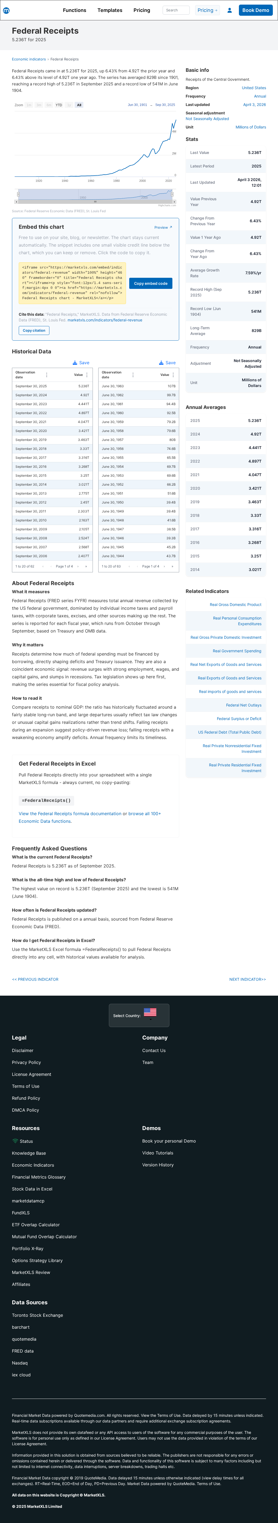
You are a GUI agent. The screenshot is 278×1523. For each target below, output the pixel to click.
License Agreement (31, 1074)
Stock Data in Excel (32, 1189)
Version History (158, 1164)
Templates (109, 10)
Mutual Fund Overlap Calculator (44, 1236)
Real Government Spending (237, 650)
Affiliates (21, 1284)
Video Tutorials (157, 1153)
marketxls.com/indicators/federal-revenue (105, 320)
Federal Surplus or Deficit (239, 718)
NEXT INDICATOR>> (247, 979)
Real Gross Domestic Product (235, 604)
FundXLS (21, 1212)
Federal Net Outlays (243, 705)
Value (78, 375)
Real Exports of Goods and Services (229, 678)
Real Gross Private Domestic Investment (226, 637)
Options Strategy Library (37, 1260)
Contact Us (154, 1050)
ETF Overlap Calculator (36, 1224)
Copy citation (34, 330)
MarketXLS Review (31, 1272)
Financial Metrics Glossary (39, 1177)
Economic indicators (29, 59)
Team (147, 1062)
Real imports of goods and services (230, 691)
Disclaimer (22, 1050)
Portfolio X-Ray (27, 1248)
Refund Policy (26, 1098)
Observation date (28, 374)
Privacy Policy (26, 1062)
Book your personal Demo (169, 1141)
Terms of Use (25, 1086)
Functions (74, 10)
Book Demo (255, 10)
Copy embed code (151, 283)
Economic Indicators (33, 1165)
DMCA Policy (25, 1110)
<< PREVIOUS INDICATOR (35, 979)
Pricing (142, 10)
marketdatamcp (28, 1200)
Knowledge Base (29, 1153)
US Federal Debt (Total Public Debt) (229, 732)
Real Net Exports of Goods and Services (225, 664)
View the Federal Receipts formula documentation (70, 813)
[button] (229, 10)
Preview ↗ (163, 227)
